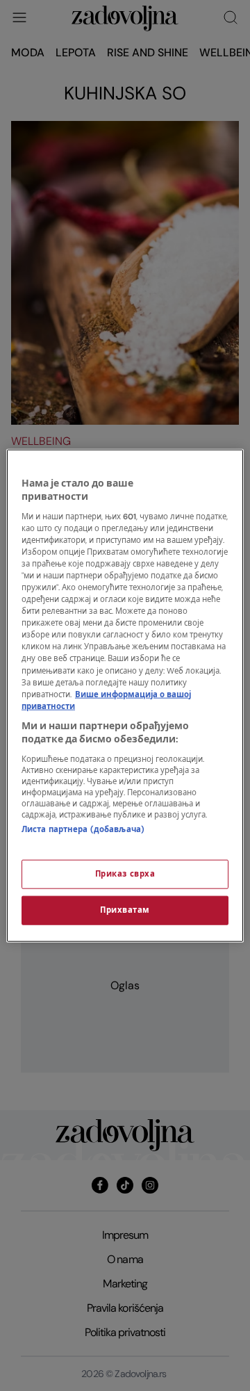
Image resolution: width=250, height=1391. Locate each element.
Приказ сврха (125, 874)
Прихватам (125, 910)
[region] (125, 695)
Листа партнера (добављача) (83, 829)
